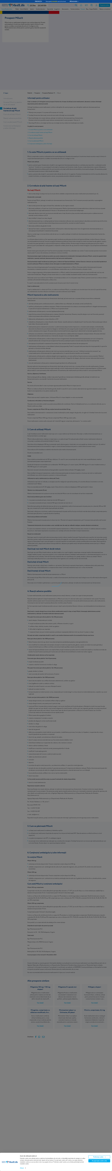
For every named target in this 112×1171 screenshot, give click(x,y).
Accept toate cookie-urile (99, 1161)
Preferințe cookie (98, 1157)
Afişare (22, 1168)
